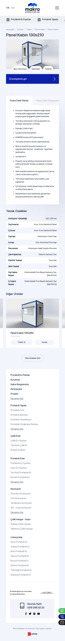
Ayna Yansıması (20, 69)
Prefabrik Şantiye (19, 415)
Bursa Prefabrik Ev (20, 561)
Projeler (14, 394)
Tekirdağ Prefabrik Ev (21, 570)
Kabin (29, 29)
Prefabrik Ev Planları (20, 375)
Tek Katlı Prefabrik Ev (21, 473)
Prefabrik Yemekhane (21, 419)
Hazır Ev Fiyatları (19, 468)
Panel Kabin (40, 29)
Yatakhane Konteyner (21, 503)
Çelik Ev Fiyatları (18, 441)
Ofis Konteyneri (18, 498)
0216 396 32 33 (35, 607)
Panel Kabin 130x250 (22, 333)
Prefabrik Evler (18, 458)
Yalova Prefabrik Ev (20, 556)
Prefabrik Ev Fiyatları (21, 19)
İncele (44, 342)
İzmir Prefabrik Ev (19, 542)
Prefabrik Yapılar (50, 19)
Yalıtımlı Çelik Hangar (21, 524)
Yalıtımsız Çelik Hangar (22, 529)
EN (12, 8)
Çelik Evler (16, 436)
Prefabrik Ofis (17, 410)
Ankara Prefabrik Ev (20, 547)
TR (7, 8)
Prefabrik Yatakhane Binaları (24, 424)
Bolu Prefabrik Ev (19, 551)
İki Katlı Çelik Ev (18, 450)
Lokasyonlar (17, 537)
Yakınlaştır (35, 69)
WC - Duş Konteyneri (21, 508)
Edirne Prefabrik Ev (20, 565)
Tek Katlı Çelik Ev (19, 445)
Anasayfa (10, 29)
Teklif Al (48, 69)
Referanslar (16, 389)
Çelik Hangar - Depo (21, 519)
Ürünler (20, 29)
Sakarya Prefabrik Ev (21, 575)
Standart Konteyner (21, 494)
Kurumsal (15, 380)
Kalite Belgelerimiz (20, 384)
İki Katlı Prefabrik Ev (20, 477)
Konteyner (16, 489)
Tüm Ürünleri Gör (32, 358)
